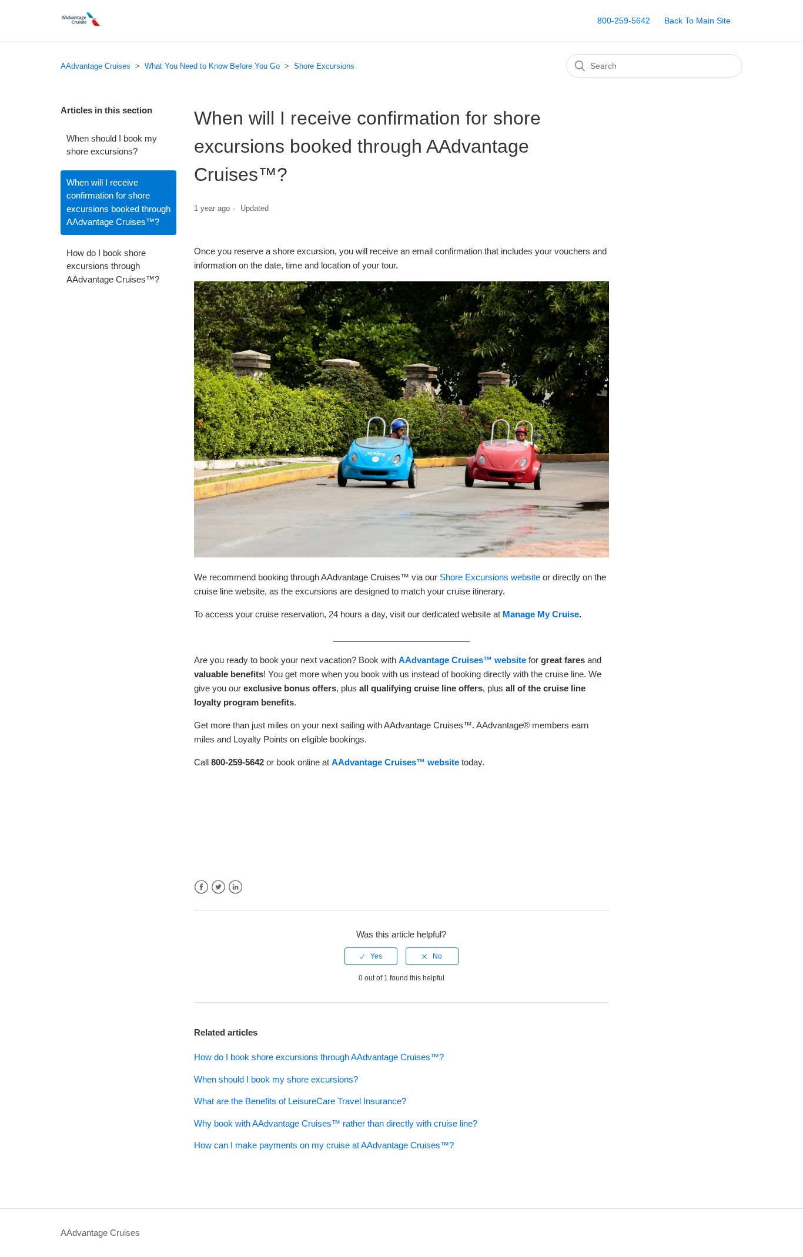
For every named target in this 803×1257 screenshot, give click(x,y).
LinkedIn (235, 887)
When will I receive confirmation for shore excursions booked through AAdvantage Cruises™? (118, 202)
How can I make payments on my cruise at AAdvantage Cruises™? (324, 1145)
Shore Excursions (324, 66)
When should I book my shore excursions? (111, 145)
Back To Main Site (697, 20)
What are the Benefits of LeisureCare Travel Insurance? (300, 1101)
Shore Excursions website (490, 577)
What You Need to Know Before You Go (212, 66)
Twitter (218, 887)
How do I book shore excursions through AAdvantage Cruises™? (112, 266)
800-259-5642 (623, 20)
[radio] (370, 956)
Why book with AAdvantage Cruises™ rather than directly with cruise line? (335, 1123)
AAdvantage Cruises (96, 66)
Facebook (201, 887)
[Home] (82, 27)
